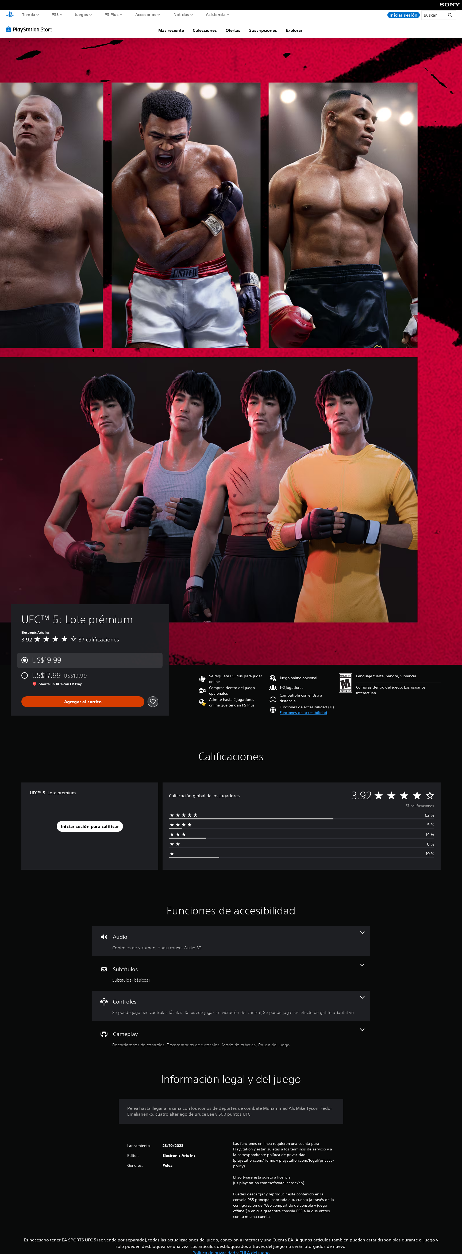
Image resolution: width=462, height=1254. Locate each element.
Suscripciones (263, 30)
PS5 (55, 14)
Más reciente (171, 30)
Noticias (181, 14)
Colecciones (205, 30)
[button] (303, 713)
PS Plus (112, 14)
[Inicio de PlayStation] (9, 15)
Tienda (28, 14)
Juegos (81, 14)
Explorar (294, 30)
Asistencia (216, 14)
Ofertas (233, 30)
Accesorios (145, 14)
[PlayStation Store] (30, 29)
